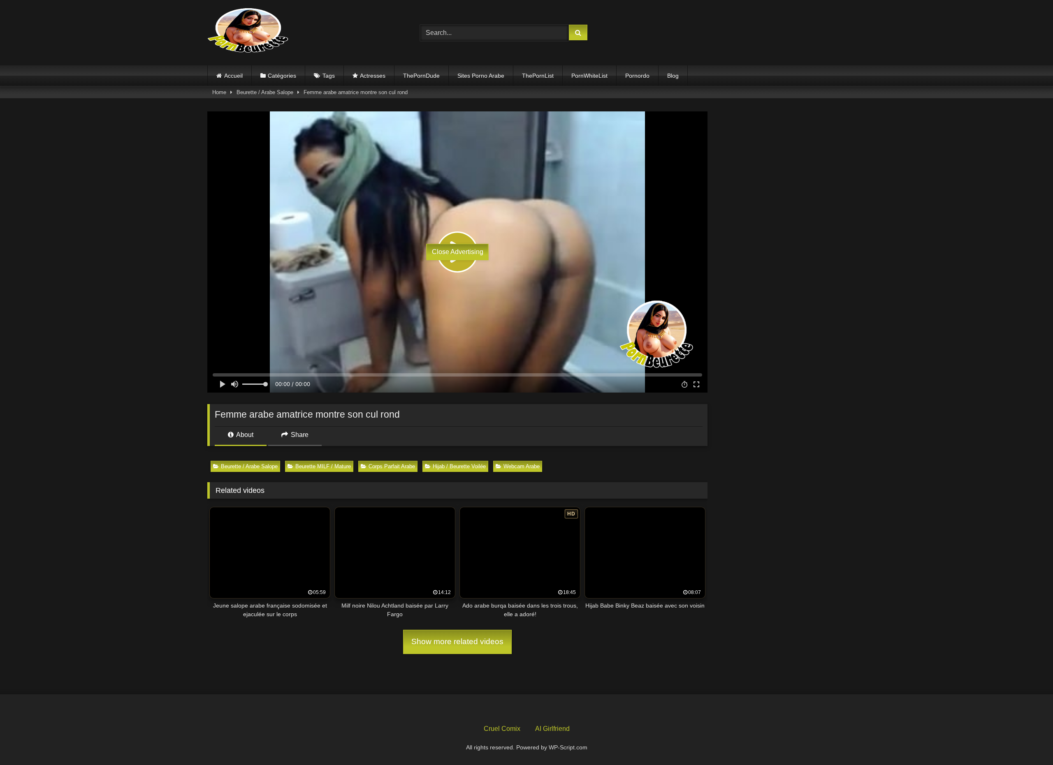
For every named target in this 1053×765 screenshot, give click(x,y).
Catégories (282, 75)
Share (298, 434)
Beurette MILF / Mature (323, 466)
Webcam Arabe (521, 466)
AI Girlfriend (552, 728)
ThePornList (538, 75)
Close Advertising (457, 251)
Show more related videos (457, 641)
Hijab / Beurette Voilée (459, 466)
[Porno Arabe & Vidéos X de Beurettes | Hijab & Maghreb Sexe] (248, 31)
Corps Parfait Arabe (392, 466)
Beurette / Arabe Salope (265, 92)
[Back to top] (1027, 741)
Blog (673, 75)
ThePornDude (421, 75)
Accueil (233, 75)
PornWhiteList (589, 75)
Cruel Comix (502, 728)
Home (219, 92)
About (244, 434)
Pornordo (637, 75)
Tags (328, 75)
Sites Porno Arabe (480, 75)
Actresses (372, 75)
